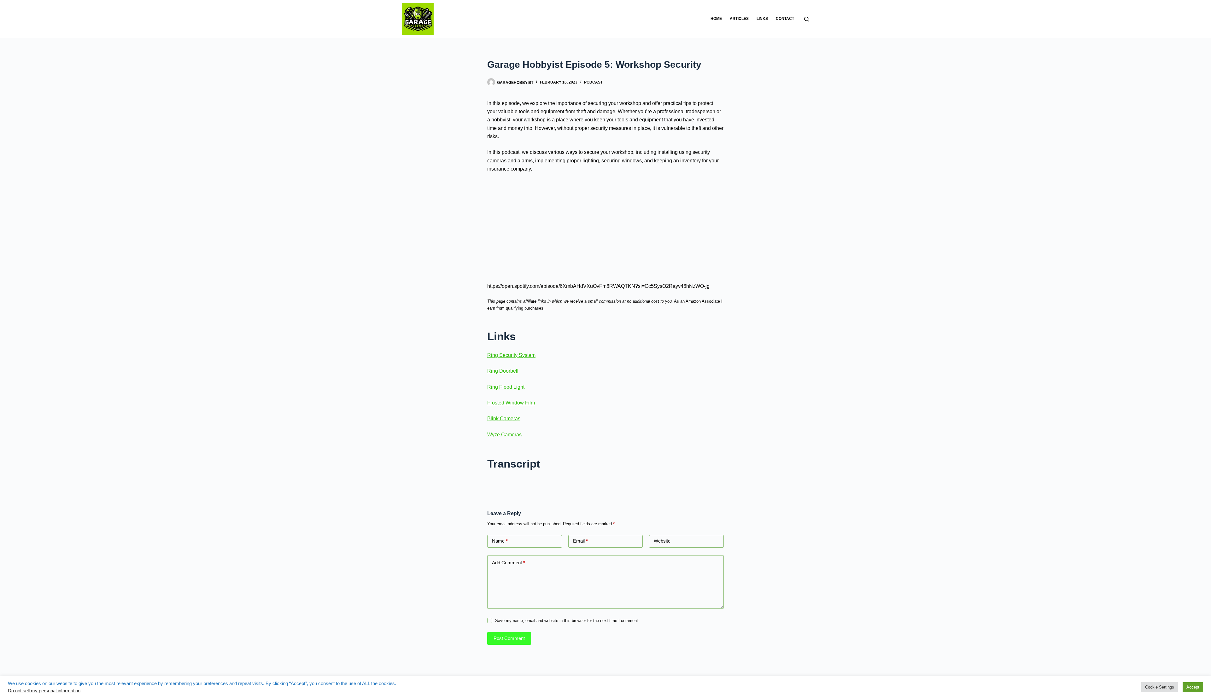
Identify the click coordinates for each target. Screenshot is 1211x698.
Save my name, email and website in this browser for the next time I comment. (567, 620)
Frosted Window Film (511, 402)
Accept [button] (1192, 687)
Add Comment (508, 562)
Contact (785, 18)
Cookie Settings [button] (1159, 687)
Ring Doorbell (502, 371)
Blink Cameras (503, 418)
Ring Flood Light (505, 387)
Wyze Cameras (504, 434)
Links (762, 18)
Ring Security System (511, 355)
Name (500, 541)
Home (716, 18)
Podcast (593, 82)
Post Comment (509, 638)
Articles (739, 18)
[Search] (806, 19)
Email (580, 541)
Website (662, 541)
